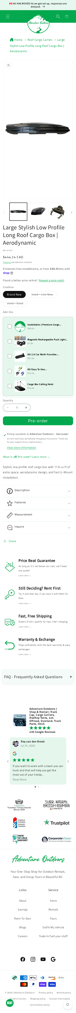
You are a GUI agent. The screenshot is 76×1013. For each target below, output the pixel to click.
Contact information (59, 998)
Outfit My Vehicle (53, 927)
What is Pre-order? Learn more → (26, 457)
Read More (20, 779)
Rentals (53, 909)
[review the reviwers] (15, 754)
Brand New (14, 294)
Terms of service (18, 998)
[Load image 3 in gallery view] (57, 211)
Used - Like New (44, 294)
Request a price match (51, 280)
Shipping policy (38, 998)
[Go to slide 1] (35, 787)
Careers (23, 936)
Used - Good (17, 303)
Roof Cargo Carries (39, 39)
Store (53, 901)
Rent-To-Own (22, 918)
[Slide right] (71, 212)
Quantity (8, 400)
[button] (8, 16)
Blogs (22, 927)
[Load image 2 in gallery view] (38, 211)
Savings (23, 909)
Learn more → (25, 575)
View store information (21, 447)
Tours (53, 918)
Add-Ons (8, 312)
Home (18, 39)
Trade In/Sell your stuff (53, 936)
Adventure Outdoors (24, 992)
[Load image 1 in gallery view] (18, 211)
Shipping (7, 262)
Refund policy (64, 992)
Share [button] (12, 541)
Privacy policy (46, 992)
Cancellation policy (40, 1004)
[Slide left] (4, 212)
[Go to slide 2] (38, 786)
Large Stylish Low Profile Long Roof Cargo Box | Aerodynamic (37, 45)
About (22, 901)
